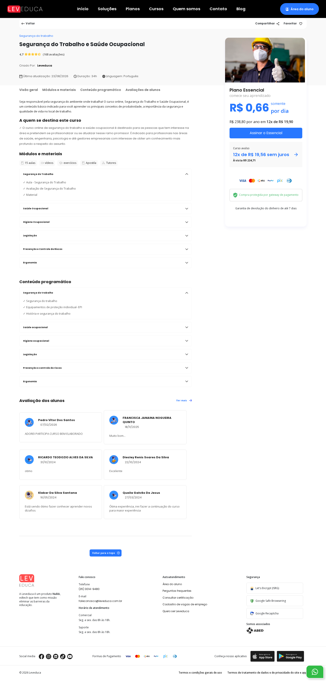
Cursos (156, 9)
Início (82, 9)
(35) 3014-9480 (89, 589)
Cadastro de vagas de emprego (185, 604)
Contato (218, 9)
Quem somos (186, 9)
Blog (240, 9)
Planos (133, 9)
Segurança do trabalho (36, 36)
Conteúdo (100, 90)
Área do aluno (172, 584)
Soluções (107, 9)
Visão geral (28, 90)
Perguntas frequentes (177, 591)
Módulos (59, 90)
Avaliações (143, 90)
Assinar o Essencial (266, 132)
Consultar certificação (178, 598)
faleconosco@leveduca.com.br (100, 601)
